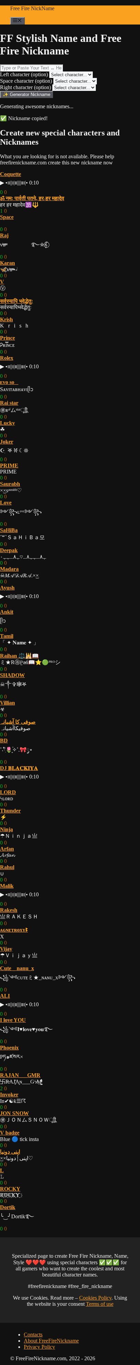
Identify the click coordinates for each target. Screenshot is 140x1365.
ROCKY (10, 1189)
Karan (7, 263)
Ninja (6, 829)
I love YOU (13, 1020)
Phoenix (9, 1047)
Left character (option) (24, 74)
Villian (7, 703)
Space (7, 217)
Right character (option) (25, 87)
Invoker (9, 1094)
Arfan (7, 849)
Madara (9, 569)
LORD (8, 792)
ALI (5, 996)
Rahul (7, 867)
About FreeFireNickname (51, 1341)
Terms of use (99, 1304)
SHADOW (12, 675)
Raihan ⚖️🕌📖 (19, 656)
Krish (6, 319)
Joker (6, 442)
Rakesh (8, 910)
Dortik (7, 1207)
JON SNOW (14, 1113)
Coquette (10, 174)
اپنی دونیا (10, 1152)
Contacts (33, 1334)
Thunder (10, 811)
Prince (7, 338)
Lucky (7, 423)
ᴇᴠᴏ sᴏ (9, 382)
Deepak (9, 550)
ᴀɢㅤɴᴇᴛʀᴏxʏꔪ (14, 930)
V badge (9, 1133)
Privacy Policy (39, 1347)
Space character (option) (26, 81)
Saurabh (10, 484)
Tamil (6, 636)
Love (6, 502)
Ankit (6, 612)
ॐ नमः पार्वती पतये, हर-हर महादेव (32, 198)
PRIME (9, 465)
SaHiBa (9, 530)
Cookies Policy (95, 1298)
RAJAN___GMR (20, 1075)
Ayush (7, 588)
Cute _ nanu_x (17, 968)
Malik (7, 886)
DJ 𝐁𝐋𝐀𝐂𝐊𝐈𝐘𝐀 (19, 768)
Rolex (6, 358)
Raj (4, 235)
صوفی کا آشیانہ (18, 722)
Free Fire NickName (32, 8)
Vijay (6, 949)
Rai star (9, 403)
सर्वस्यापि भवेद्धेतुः (16, 301)
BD (4, 740)
